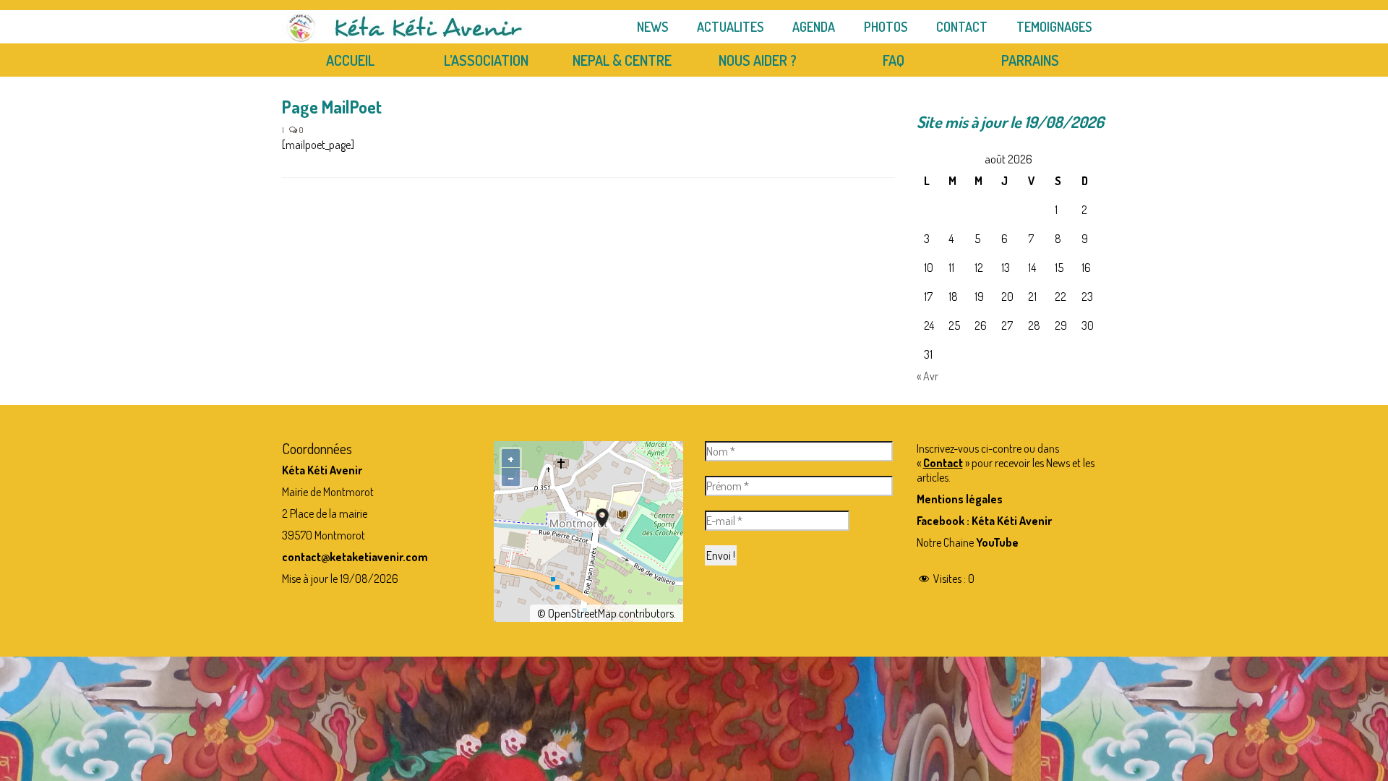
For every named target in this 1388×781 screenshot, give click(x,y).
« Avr (927, 376)
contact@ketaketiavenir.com (355, 557)
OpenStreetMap (582, 613)
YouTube (997, 542)
